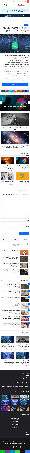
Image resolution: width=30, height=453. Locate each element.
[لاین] (5, 91)
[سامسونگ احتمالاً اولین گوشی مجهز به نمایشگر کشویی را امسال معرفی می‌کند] (25, 325)
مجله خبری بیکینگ (15, 418)
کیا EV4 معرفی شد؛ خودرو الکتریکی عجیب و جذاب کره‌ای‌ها (23, 346)
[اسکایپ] (13, 91)
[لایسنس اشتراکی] (24, 246)
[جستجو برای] (2, 5)
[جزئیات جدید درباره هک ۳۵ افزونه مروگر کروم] (22, 160)
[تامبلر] (23, 91)
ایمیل (27, 220)
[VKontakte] (18, 91)
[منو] (27, 5)
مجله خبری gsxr (15, 424)
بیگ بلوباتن (17, 304)
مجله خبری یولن (15, 421)
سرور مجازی (15, 441)
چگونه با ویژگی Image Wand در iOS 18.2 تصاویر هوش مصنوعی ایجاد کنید (16, 106)
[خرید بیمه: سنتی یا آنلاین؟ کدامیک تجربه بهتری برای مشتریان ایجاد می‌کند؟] (24, 397)
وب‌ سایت (27, 226)
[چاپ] (2, 91)
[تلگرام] (8, 91)
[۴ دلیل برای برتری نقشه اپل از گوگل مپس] (7, 176)
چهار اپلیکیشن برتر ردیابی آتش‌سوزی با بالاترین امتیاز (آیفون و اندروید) (8, 167)
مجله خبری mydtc (15, 426)
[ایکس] (26, 91)
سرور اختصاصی (8, 443)
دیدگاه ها (5, 239)
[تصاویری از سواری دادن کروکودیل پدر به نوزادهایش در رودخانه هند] (24, 259)
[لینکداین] (24, 91)
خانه (27, 22)
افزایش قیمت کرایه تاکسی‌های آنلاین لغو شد (11, 270)
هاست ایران (20, 443)
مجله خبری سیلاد (15, 427)
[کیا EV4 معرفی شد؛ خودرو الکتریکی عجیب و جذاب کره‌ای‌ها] (22, 339)
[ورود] (7, 5)
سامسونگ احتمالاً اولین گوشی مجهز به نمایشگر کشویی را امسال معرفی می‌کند (12, 323)
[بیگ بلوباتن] (25, 306)
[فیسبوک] (28, 91)
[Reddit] (20, 91)
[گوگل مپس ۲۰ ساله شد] (22, 176)
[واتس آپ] (10, 91)
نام (28, 214)
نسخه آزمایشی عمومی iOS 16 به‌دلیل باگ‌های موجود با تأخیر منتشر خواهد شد (11, 317)
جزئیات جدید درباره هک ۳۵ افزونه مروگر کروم (23, 166)
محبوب (25, 239)
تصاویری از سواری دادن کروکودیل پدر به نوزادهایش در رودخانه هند (11, 257)
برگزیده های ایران (15, 420)
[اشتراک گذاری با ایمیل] (4, 91)
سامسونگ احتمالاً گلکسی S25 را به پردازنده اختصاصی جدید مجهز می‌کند (11, 311)
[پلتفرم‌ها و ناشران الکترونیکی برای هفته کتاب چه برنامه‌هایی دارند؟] (24, 265)
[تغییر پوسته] (4, 5)
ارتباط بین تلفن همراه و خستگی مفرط (11, 250)
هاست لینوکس (9, 441)
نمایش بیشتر (15, 85)
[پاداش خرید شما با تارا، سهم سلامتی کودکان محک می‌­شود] (5, 408)
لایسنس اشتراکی (16, 244)
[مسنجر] (12, 91)
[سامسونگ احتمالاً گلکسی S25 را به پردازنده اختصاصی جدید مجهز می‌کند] (25, 312)
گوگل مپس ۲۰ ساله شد (24, 181)
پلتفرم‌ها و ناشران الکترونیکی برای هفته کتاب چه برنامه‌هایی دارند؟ (11, 264)
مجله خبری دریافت (15, 429)
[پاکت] (15, 91)
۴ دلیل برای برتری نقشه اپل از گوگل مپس (8, 181)
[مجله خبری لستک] (21, 5)
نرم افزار (23, 22)
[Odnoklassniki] (16, 91)
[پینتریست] (21, 91)
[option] (15, 103)
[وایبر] (7, 91)
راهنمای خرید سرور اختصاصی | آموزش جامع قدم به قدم (8, 361)
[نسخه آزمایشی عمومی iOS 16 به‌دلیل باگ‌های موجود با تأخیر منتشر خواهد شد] (25, 318)
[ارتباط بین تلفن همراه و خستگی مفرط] (24, 252)
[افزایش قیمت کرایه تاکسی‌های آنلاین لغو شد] (24, 272)
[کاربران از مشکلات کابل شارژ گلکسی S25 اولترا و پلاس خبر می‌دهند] (24, 408)
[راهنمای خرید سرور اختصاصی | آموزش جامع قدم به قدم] (7, 355)
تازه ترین (15, 239)
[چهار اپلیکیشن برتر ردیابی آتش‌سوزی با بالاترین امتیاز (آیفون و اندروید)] (7, 160)
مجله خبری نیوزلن (15, 423)
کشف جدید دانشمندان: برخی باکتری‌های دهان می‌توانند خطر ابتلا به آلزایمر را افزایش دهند (8, 346)
